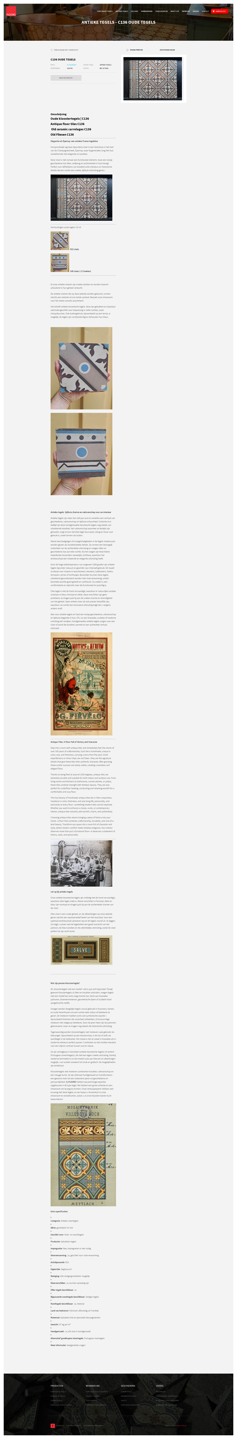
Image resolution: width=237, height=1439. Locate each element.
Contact (205, 11)
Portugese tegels (105, 11)
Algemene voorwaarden (93, 1425)
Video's (124, 1400)
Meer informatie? (66, 78)
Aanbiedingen (146, 11)
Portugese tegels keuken (166, 1405)
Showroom (160, 1392)
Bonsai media (181, 1425)
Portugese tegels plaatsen (97, 1392)
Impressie (186, 11)
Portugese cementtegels (61, 1405)
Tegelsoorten (161, 11)
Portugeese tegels (58, 1392)
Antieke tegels (122, 11)
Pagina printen (136, 50)
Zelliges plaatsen (93, 1396)
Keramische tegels (58, 1396)
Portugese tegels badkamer (167, 1400)
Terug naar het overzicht (66, 50)
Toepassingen (91, 1400)
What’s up (175, 11)
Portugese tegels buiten (96, 1405)
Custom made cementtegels (167, 1396)
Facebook (59, 1425)
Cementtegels (56, 1400)
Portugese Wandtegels (130, 1405)
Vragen (196, 11)
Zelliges (134, 11)
